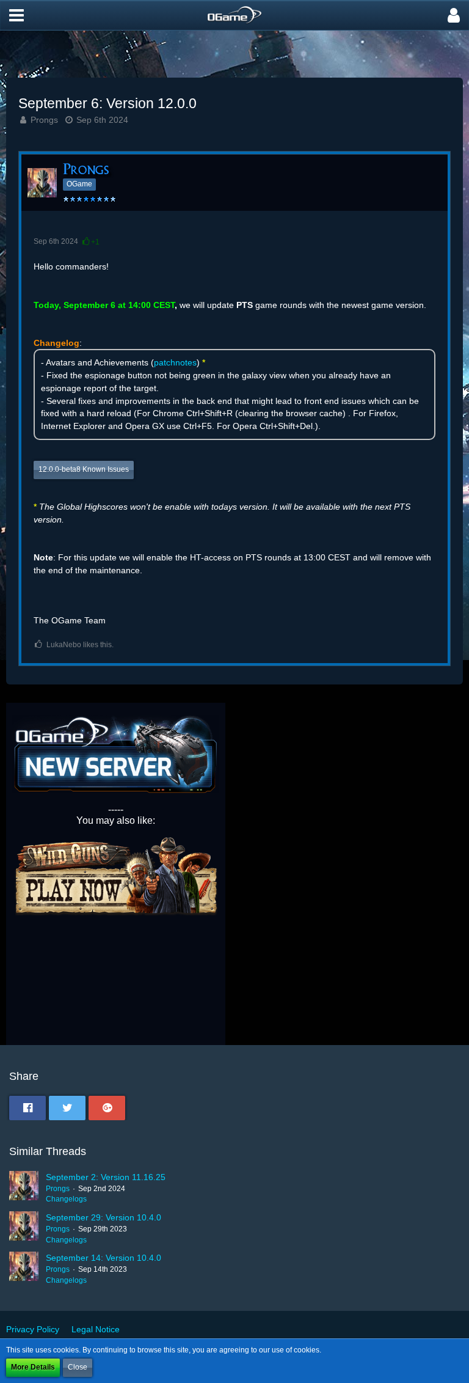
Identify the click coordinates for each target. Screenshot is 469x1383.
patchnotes (175, 362)
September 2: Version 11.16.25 (105, 1177)
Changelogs (66, 1199)
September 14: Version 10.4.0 (103, 1258)
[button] (16, 15)
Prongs (44, 120)
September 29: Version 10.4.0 (103, 1217)
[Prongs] (23, 1188)
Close (77, 1367)
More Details (33, 1367)
